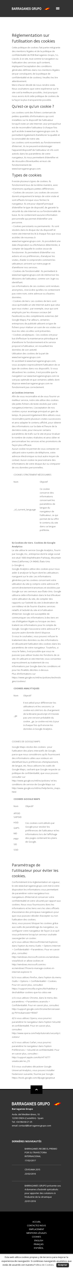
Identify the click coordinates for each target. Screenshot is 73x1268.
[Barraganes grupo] (31, 8)
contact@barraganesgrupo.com (35, 1125)
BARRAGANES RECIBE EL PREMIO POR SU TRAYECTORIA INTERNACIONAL (41, 1152)
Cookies (36, 1236)
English (38, 1240)
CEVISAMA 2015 (32, 1169)
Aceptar (62, 1264)
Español (38, 1247)
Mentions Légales (36, 1232)
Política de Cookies (44, 1264)
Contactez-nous (36, 1225)
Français (39, 1244)
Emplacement (36, 1229)
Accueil (36, 1221)
